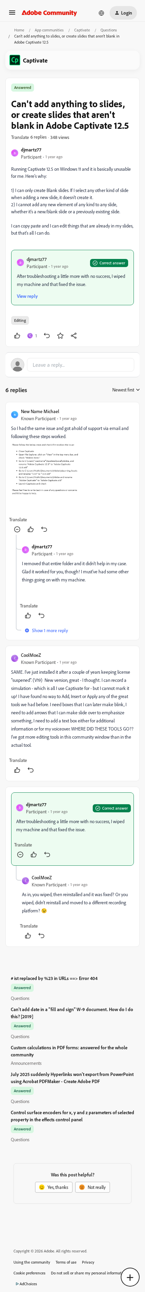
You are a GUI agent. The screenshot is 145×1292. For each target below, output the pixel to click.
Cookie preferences (29, 1272)
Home (19, 29)
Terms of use (66, 1262)
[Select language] (101, 12)
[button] (12, 15)
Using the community (31, 1262)
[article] (72, 471)
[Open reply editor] (72, 365)
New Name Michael (40, 411)
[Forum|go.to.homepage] (49, 12)
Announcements (26, 1063)
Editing (20, 320)
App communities (49, 29)
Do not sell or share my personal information (89, 1272)
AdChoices (28, 1283)
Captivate (82, 29)
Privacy (88, 1262)
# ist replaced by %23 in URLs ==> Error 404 (54, 978)
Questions (108, 29)
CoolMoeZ (31, 655)
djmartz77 (31, 149)
